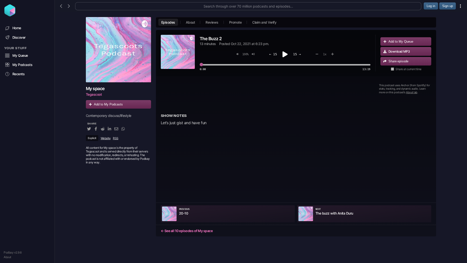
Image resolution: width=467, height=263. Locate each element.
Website (106, 138)
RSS (115, 138)
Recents (18, 74)
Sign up (447, 6)
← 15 (273, 54)
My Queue (20, 55)
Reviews (212, 22)
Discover (19, 37)
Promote (235, 22)
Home (16, 28)
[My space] (118, 49)
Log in (431, 6)
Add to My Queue (400, 41)
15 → (297, 54)
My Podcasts (22, 65)
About (7, 257)
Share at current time (408, 69)
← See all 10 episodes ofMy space (187, 231)
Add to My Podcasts (108, 104)
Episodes (168, 22)
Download (399, 51)
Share (398, 61)
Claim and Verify (264, 22)
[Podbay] (9, 14)
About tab (411, 92)
